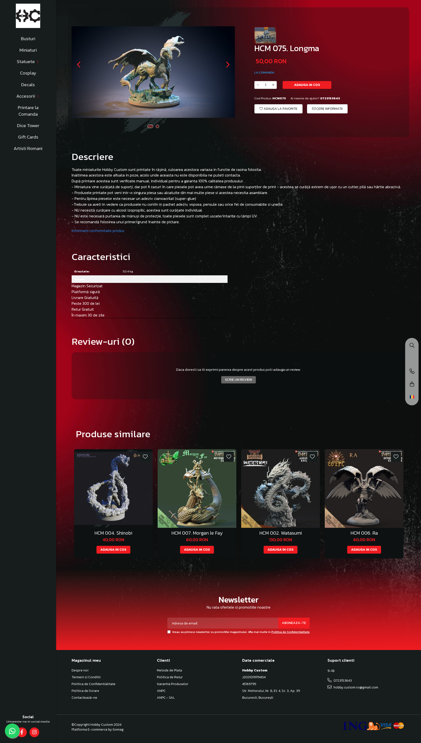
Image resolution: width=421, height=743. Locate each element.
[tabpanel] (153, 72)
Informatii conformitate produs (98, 230)
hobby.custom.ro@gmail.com (355, 687)
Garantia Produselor (172, 684)
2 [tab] (157, 126)
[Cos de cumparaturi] (412, 384)
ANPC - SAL (166, 697)
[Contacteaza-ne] (412, 371)
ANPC (161, 690)
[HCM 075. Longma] (153, 72)
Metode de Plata (169, 670)
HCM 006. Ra (364, 533)
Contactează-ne (84, 697)
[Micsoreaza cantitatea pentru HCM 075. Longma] (257, 85)
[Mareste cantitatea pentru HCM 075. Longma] (273, 85)
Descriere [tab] (92, 156)
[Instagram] (34, 732)
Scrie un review (238, 379)
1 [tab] (150, 126)
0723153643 (342, 680)
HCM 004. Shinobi (113, 533)
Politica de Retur (170, 677)
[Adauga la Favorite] (145, 457)
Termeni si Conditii (86, 677)
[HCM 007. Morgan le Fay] (197, 488)
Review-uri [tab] (103, 341)
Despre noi (80, 670)
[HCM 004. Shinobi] (113, 488)
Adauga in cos (307, 84)
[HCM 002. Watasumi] (280, 488)
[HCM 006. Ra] (364, 488)
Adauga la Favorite (280, 108)
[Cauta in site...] (412, 346)
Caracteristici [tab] (101, 256)
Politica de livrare (85, 690)
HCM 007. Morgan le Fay (197, 533)
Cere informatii (329, 108)
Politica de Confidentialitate (290, 632)
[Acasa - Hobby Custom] (28, 16)
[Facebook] (22, 732)
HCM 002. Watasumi (280, 533)
